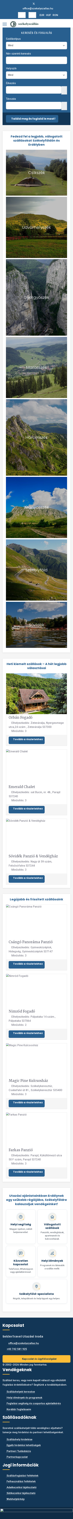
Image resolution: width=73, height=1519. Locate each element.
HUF (48, 15)
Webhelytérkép (15, 1499)
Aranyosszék (36, 507)
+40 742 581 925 (17, 1349)
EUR (42, 15)
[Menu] (5, 24)
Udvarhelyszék (36, 227)
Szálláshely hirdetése (19, 1439)
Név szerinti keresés (18, 53)
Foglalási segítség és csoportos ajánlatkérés (33, 1403)
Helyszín (11, 68)
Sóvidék (36, 625)
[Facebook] (28, 3)
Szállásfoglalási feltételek (22, 1475)
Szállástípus (13, 38)
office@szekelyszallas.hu (38, 8)
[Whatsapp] (45, 3)
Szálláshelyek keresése (20, 1391)
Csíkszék (36, 172)
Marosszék (36, 367)
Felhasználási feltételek (21, 1481)
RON (55, 15)
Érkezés (11, 83)
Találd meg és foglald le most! (33, 119)
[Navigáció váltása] (22, 15)
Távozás (11, 98)
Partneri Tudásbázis (18, 1451)
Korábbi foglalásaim (18, 1409)
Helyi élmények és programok (24, 1397)
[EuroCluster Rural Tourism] (36, 1511)
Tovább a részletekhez (28, 739)
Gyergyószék (36, 297)
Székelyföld (36, 570)
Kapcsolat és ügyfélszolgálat (39, 1358)
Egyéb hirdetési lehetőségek (23, 1445)
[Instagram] (39, 3)
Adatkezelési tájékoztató (21, 1487)
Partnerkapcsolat (17, 1456)
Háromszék (36, 437)
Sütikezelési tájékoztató (20, 1493)
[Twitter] (34, 3)
